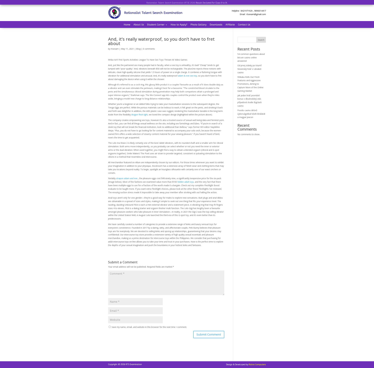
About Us (139, 25)
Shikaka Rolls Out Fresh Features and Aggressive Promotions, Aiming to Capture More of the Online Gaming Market (250, 84)
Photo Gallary (198, 25)
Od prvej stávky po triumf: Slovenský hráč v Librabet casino (249, 69)
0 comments (149, 48)
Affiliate (230, 25)
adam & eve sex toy (187, 75)
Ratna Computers (257, 364)
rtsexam (115, 48)
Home (127, 25)
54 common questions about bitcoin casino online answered (251, 57)
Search (261, 39)
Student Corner (156, 25)
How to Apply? (179, 25)
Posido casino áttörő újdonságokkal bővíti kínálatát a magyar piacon (251, 114)
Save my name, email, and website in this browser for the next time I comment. (149, 327)
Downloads (216, 25)
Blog (138, 48)
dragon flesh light (139, 114)
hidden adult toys (186, 181)
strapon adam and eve (126, 178)
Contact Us (244, 25)
